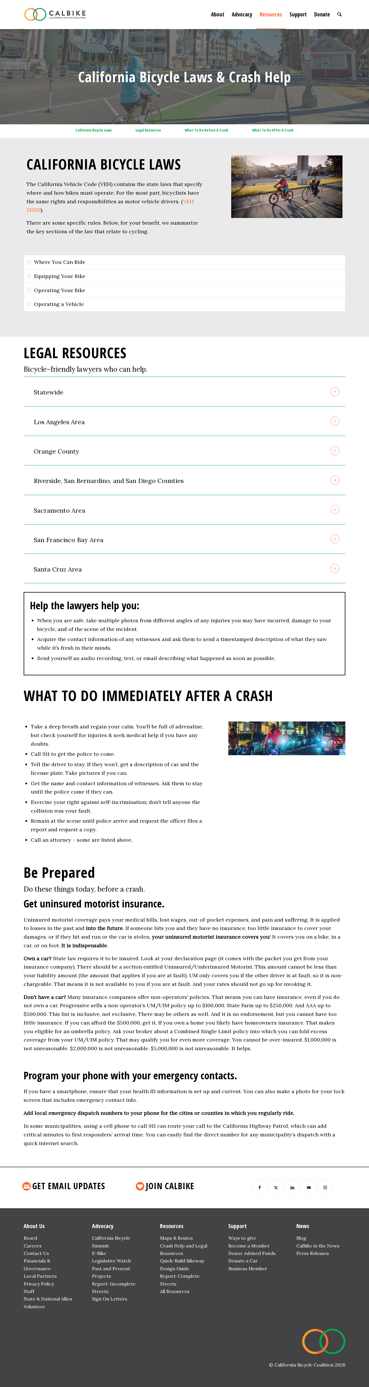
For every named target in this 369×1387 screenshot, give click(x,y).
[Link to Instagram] (325, 1187)
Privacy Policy (39, 1284)
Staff (29, 1291)
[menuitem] (217, 14)
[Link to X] (276, 1187)
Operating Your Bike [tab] (59, 290)
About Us (34, 1226)
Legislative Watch (111, 1261)
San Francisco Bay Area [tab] (68, 540)
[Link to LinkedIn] (292, 1187)
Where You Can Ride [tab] (59, 262)
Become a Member (249, 1246)
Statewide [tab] (48, 392)
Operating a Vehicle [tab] (59, 304)
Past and (101, 1268)
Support (237, 1226)
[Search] (339, 14)
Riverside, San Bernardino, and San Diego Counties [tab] (109, 481)
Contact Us (36, 1253)
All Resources (174, 1291)
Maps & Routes (176, 1238)
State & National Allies (48, 1299)
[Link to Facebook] (260, 1187)
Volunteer (34, 1306)
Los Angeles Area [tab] (59, 422)
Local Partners (40, 1276)
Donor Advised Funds (252, 1253)
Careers (33, 1246)
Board (30, 1238)
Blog (301, 1238)
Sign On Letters (109, 1299)
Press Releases (312, 1253)
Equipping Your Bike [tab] (59, 276)
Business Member (247, 1268)
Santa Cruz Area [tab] (58, 569)
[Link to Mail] (309, 1187)
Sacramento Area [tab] (59, 510)
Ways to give (242, 1238)
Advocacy (103, 1226)
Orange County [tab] (56, 451)
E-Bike (99, 1253)
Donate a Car (243, 1261)
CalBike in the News (317, 1246)
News (302, 1226)
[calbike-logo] (55, 14)
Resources (171, 1226)
